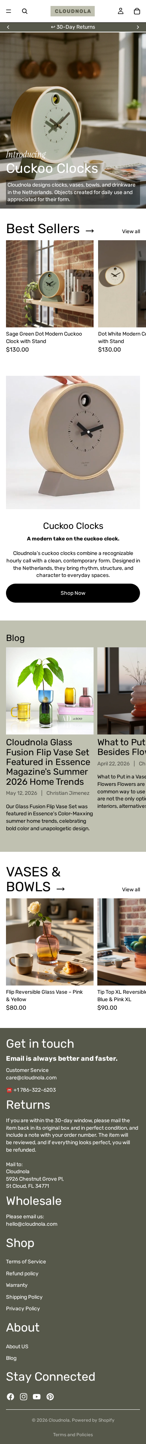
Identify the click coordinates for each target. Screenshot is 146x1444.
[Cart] (137, 11)
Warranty (17, 1285)
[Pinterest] (50, 1396)
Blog (11, 1358)
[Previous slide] (8, 27)
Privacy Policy (23, 1308)
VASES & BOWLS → (36, 879)
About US (17, 1346)
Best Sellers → (51, 228)
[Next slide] (138, 27)
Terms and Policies (73, 1434)
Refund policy (22, 1273)
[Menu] (8, 11)
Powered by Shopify (93, 1420)
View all (131, 231)
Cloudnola (59, 1420)
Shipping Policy (24, 1297)
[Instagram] (23, 1396)
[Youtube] (36, 1396)
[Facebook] (10, 1396)
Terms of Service (26, 1262)
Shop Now (73, 593)
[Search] (24, 11)
